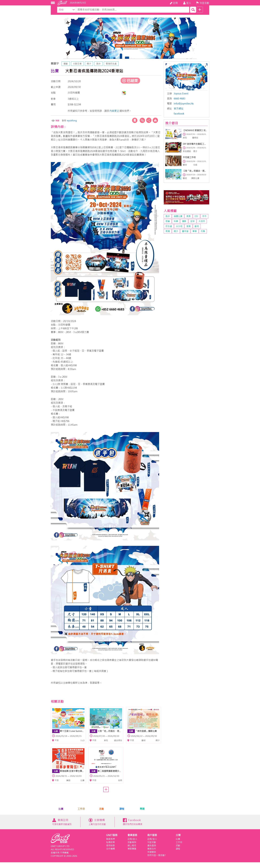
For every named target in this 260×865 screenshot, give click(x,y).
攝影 (184, 221)
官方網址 (178, 108)
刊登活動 (151, 842)
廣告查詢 (151, 845)
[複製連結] (142, 120)
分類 (178, 835)
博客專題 (132, 848)
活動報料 (132, 842)
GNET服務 (112, 835)
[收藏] (135, 120)
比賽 (60, 808)
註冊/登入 (132, 839)
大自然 (202, 221)
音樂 (188, 226)
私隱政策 (110, 842)
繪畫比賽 (178, 216)
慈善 (167, 221)
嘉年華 (185, 231)
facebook (179, 113)
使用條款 (110, 845)
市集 (203, 231)
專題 (142, 808)
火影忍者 (77, 63)
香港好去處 (111, 63)
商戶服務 (152, 835)
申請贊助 (151, 852)
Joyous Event (181, 93)
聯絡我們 (110, 839)
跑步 (98, 63)
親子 (89, 63)
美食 (188, 216)
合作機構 (110, 848)
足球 (192, 221)
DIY (196, 216)
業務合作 (151, 848)
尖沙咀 (179, 226)
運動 (66, 63)
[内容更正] (155, 120)
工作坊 (81, 808)
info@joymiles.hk (184, 103)
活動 (101, 808)
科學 (176, 221)
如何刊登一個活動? (156, 855)
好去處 (168, 226)
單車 (194, 231)
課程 (121, 808)
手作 (204, 216)
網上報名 (132, 845)
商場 (167, 231)
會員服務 (132, 835)
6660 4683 (179, 98)
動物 (197, 226)
